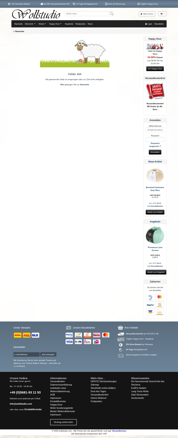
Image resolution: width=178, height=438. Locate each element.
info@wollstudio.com (21, 404)
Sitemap (95, 385)
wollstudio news (58, 388)
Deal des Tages (98, 391)
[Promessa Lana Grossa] (155, 236)
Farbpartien (96, 401)
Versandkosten (157, 206)
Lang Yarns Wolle (140, 391)
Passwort (155, 136)
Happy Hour (54, 24)
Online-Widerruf (98, 398)
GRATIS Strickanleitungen (104, 381)
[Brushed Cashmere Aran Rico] (155, 176)
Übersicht (29, 24)
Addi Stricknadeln (140, 395)
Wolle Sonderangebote (61, 408)
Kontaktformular (33, 409)
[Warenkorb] (162, 13)
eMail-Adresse (155, 126)
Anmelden (155, 152)
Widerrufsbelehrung (60, 391)
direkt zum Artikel (155, 212)
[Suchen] (111, 13)
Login (149, 24)
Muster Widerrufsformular (62, 411)
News (90, 24)
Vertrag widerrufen (63, 422)
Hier (62, 84)
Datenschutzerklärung (61, 385)
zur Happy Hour (155, 69)
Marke (41, 24)
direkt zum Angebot (156, 272)
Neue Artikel (155, 161)
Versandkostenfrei (99, 395)
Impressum (55, 398)
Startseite (18, 24)
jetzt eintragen (48, 354)
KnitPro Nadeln (138, 388)
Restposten (81, 24)
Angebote (69, 24)
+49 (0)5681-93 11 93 (25, 392)
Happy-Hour (56, 404)
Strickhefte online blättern (103, 388)
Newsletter (159, 24)
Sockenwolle (137, 398)
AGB (52, 395)
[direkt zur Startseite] (36, 14)
